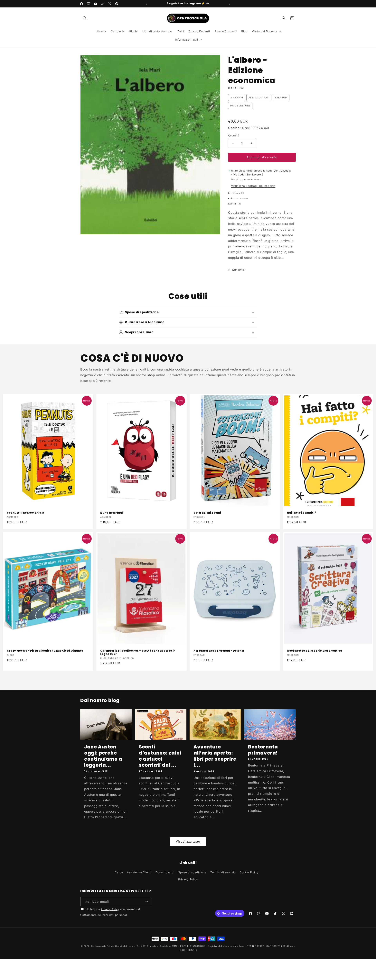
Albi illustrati (259, 97)
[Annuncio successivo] (229, 3)
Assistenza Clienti (139, 872)
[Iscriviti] (146, 901)
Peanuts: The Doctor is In (25, 512)
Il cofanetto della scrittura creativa (314, 651)
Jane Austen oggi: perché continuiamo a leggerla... (103, 756)
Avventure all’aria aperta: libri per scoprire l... (214, 756)
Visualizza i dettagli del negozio (253, 185)
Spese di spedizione (192, 872)
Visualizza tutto (188, 841)
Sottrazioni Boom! (207, 512)
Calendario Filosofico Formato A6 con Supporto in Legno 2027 (137, 652)
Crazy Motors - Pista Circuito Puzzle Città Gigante (45, 651)
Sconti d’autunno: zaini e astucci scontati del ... (160, 756)
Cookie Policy (249, 872)
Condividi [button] (238, 269)
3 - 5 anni (236, 97)
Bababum (281, 97)
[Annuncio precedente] (146, 3)
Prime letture (240, 105)
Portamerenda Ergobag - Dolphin (218, 651)
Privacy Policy (188, 879)
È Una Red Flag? (112, 512)
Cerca (119, 872)
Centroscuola (98, 946)
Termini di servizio (222, 872)
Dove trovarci (164, 872)
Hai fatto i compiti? (301, 512)
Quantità (233, 135)
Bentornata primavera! (263, 750)
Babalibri (236, 88)
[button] (84, 18)
